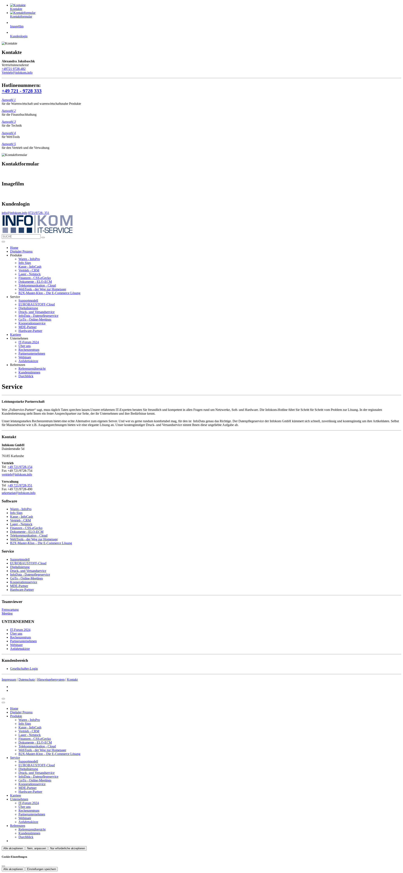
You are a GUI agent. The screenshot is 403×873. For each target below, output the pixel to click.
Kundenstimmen (29, 372)
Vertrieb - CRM (28, 270)
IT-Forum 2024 (28, 342)
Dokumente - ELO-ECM (35, 281)
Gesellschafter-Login (24, 668)
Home (14, 247)
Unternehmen (19, 799)
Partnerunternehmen (31, 353)
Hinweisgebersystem (51, 679)
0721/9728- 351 (38, 213)
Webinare (24, 357)
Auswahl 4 (9, 133)
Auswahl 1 (9, 100)
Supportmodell (28, 300)
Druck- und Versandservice (36, 312)
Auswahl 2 (9, 111)
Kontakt (72, 679)
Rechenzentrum (28, 349)
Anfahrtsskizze (28, 361)
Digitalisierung (28, 308)
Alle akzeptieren (13, 848)
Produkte (16, 716)
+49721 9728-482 (14, 69)
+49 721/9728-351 (20, 485)
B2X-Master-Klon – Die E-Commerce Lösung (49, 293)
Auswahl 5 (9, 144)
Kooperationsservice (32, 323)
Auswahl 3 (9, 121)
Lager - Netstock (29, 274)
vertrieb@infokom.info (17, 474)
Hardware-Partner (30, 331)
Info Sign (24, 263)
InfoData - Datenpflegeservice (38, 315)
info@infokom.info (14, 213)
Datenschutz (26, 679)
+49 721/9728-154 (20, 467)
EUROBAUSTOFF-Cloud (36, 304)
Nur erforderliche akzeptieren (67, 848)
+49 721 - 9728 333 (22, 91)
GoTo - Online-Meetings (34, 319)
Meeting (7, 613)
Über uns (24, 346)
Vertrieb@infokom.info (17, 72)
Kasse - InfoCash (29, 266)
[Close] (3, 702)
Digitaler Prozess (21, 251)
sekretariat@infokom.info (18, 493)
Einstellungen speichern (41, 869)
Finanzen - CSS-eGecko (34, 278)
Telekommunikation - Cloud (37, 285)
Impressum (9, 679)
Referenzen (17, 825)
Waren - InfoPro (29, 259)
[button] (3, 241)
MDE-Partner (27, 327)
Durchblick (25, 376)
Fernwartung (10, 609)
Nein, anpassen (36, 848)
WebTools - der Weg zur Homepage (42, 289)
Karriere (15, 334)
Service (15, 757)
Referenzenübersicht (32, 368)
